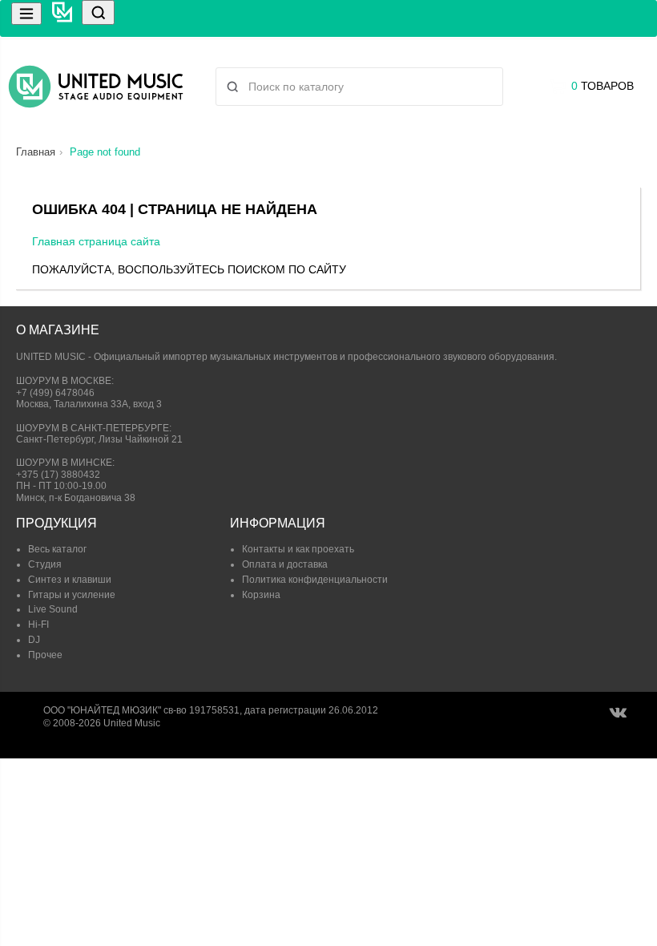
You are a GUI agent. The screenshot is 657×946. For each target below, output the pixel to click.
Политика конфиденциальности (315, 579)
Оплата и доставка (285, 564)
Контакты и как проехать (298, 549)
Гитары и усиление (71, 594)
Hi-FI (38, 624)
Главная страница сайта (96, 241)
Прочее (45, 655)
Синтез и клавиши (69, 579)
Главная (35, 152)
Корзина (261, 594)
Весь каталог (57, 549)
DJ (34, 639)
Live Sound (53, 609)
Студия (45, 564)
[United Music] (95, 86)
